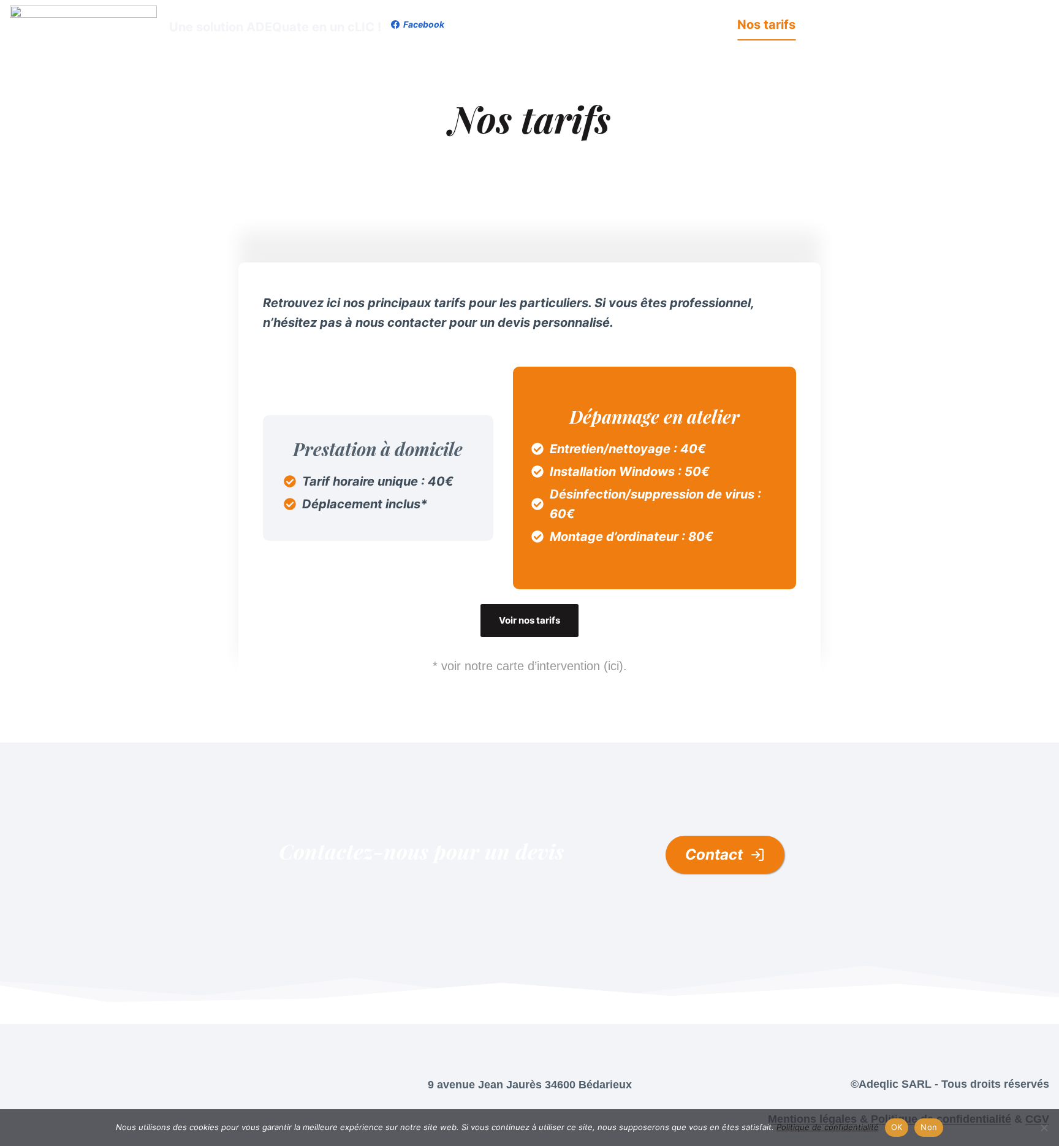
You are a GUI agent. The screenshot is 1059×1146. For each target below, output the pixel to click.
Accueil (589, 24)
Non (928, 1127)
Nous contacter (993, 24)
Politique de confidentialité (827, 1127)
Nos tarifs (766, 24)
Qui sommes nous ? (871, 24)
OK (897, 1127)
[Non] (1044, 1127)
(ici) (613, 666)
